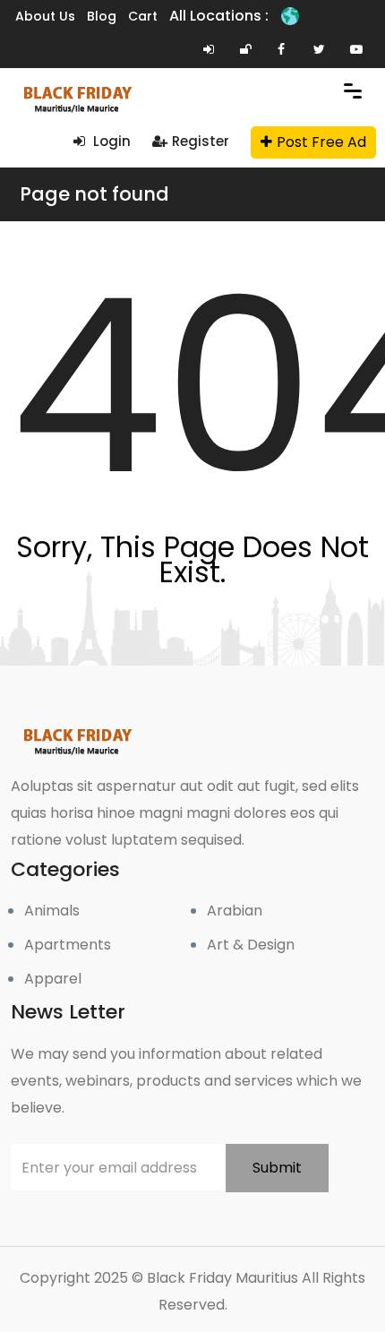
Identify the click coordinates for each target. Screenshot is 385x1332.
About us (45, 16)
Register (200, 141)
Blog (101, 16)
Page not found (94, 194)
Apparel (52, 978)
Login (110, 141)
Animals (52, 910)
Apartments (67, 944)
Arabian (234, 910)
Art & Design (251, 944)
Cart (143, 16)
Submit (277, 1167)
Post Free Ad (321, 142)
